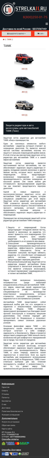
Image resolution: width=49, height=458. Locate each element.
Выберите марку (16, 34)
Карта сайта (7, 429)
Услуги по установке (10, 422)
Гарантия (5, 387)
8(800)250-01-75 (35, 17)
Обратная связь (8, 425)
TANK (9, 39)
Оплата (5, 391)
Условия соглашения (10, 415)
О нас (4, 404)
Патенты (5, 397)
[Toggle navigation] (47, 23)
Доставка (6, 408)
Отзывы (5, 394)
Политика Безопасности (12, 411)
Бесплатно (6, 401)
